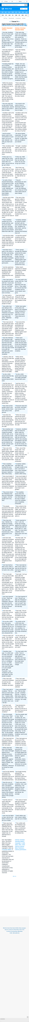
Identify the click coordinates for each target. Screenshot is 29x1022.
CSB (3, 25)
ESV (6, 25)
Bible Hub (14, 876)
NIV (21, 25)
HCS (8, 25)
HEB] (25, 25)
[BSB (25, 24)
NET (18, 25)
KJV (11, 25)
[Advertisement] (16, 906)
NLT (23, 25)
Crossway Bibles (6, 849)
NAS (15, 25)
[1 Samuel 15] (27, 456)
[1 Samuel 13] (2, 456)
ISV (13, 25)
